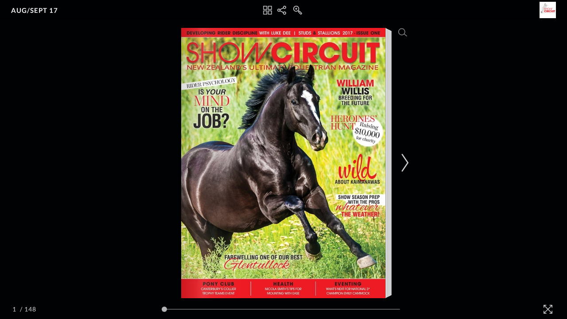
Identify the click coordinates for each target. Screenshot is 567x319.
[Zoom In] (297, 10)
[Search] (402, 32)
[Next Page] (403, 163)
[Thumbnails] (267, 10)
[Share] (282, 10)
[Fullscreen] (548, 309)
